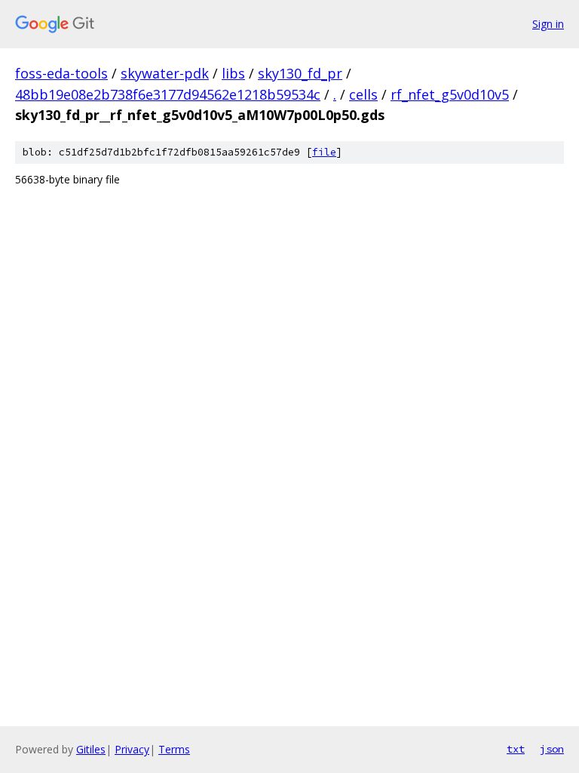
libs (233, 73)
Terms (174, 749)
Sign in (548, 24)
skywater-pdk (165, 73)
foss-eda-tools (61, 73)
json (552, 749)
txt (516, 749)
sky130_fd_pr (300, 73)
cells (363, 94)
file (324, 152)
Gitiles (91, 749)
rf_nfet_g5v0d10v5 (450, 94)
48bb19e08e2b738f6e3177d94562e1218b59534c (167, 94)
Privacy (132, 749)
